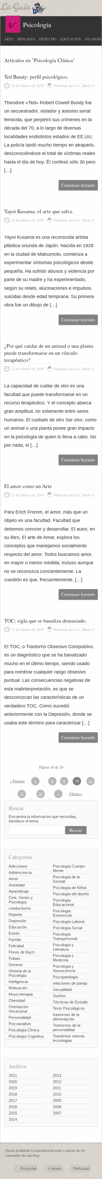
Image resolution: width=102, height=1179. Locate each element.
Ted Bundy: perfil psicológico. (36, 76)
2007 (57, 1113)
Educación (70, 39)
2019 (13, 1088)
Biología (26, 39)
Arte (9, 39)
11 (90, 781)
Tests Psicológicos (69, 1008)
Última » (75, 793)
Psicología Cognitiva (26, 1036)
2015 (13, 1113)
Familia (15, 939)
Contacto (54, 1168)
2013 (57, 1075)
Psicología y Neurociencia (64, 968)
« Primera (17, 781)
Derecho (47, 39)
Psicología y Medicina (63, 957)
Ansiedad (17, 885)
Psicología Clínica (24, 1030)
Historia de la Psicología (20, 973)
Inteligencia (18, 981)
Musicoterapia (21, 994)
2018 (13, 1094)
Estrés (14, 933)
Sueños (59, 996)
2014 (13, 1119)
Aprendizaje (19, 891)
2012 (57, 1081)
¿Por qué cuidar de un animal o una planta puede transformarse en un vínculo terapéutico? (48, 352)
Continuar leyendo (78, 185)
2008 (57, 1107)
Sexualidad (62, 989)
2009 (57, 1100)
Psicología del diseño (71, 894)
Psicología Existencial (62, 913)
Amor (13, 878)
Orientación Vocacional (18, 1008)
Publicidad (81, 1168)
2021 (13, 1075)
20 (40, 793)
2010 (57, 1094)
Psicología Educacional (63, 902)
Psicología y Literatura (63, 947)
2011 (57, 1088)
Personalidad (20, 1017)
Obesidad (17, 1000)
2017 (13, 1100)
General (15, 964)
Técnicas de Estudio (70, 1002)
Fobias (14, 958)
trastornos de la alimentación (66, 1016)
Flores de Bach (22, 952)
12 (22, 793)
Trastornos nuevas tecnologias (69, 1038)
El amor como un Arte (28, 486)
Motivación (18, 988)
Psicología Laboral (68, 921)
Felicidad (16, 946)
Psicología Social (67, 928)
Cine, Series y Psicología (21, 899)
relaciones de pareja (70, 983)
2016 (13, 1107)
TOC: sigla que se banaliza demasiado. (45, 620)
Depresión (17, 921)
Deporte (15, 914)
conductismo (20, 908)
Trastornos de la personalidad (66, 1027)
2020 (13, 1081)
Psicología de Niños (70, 887)
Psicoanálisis (20, 1023)
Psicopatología (65, 977)
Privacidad (28, 1168)
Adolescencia (20, 872)
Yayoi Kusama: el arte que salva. (38, 211)
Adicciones (18, 866)
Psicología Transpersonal (65, 936)
